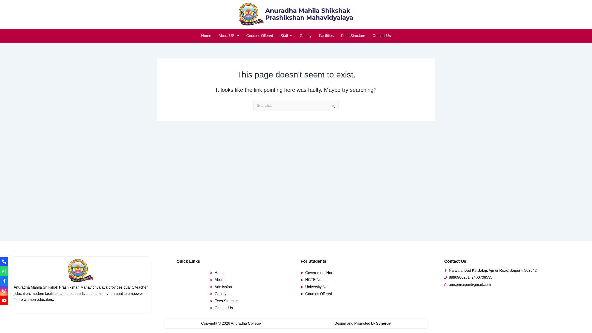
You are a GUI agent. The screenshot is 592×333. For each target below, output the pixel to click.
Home (206, 36)
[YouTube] (4, 300)
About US (226, 36)
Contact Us (382, 36)
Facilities (326, 36)
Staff (284, 36)
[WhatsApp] (4, 271)
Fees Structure (353, 36)
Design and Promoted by (362, 323)
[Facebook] (4, 281)
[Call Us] (4, 261)
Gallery (305, 36)
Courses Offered (259, 36)
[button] (228, 36)
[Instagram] (4, 291)
